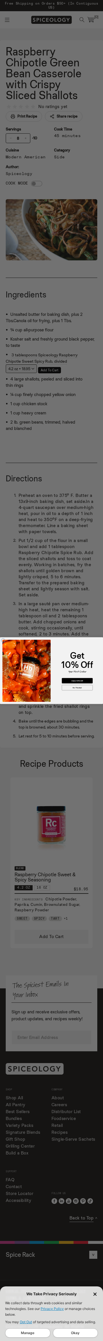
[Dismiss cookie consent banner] (95, 1294)
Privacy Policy (52, 1309)
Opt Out (26, 1322)
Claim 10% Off (77, 680)
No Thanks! (77, 687)
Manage (27, 1333)
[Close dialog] (3, 640)
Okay (75, 1333)
